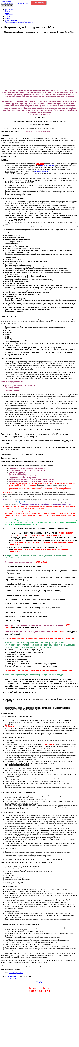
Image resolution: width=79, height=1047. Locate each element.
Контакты (8, 18)
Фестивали (9, 9)
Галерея (7, 16)
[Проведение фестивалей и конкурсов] (15, 3)
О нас (7, 13)
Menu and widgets (7, 5)
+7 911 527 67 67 (10, 978)
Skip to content (6, 2)
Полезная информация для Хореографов (19, 22)
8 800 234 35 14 (10, 976)
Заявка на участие (11, 20)
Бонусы (7, 11)
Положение (9, 15)
